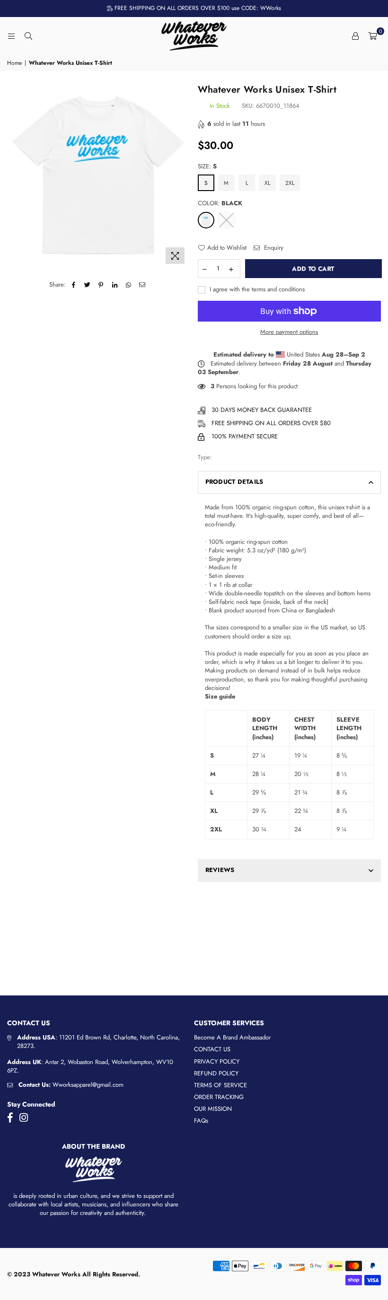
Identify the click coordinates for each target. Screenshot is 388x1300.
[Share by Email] (142, 284)
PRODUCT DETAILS (234, 481)
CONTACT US (212, 1049)
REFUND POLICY (216, 1073)
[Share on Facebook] (73, 284)
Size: (207, 166)
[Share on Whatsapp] (128, 284)
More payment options (289, 332)
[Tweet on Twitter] (87, 284)
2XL (289, 183)
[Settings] (355, 36)
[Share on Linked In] (114, 284)
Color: (220, 203)
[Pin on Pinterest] (101, 284)
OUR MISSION (213, 1108)
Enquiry (272, 248)
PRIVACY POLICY (216, 1061)
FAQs (201, 1120)
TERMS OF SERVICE (220, 1085)
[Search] (28, 36)
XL (267, 183)
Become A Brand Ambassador (232, 1037)
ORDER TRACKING (219, 1096)
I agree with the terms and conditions (256, 289)
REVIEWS (220, 869)
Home (14, 63)
